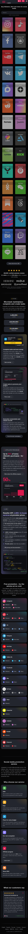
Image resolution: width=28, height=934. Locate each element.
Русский (13, 927)
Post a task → (8, 396)
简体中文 (12, 929)
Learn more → (7, 860)
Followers (7, 604)
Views (22, 618)
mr (8, 2)
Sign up (21, 485)
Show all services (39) (14, 263)
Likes (15, 604)
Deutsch (24, 927)
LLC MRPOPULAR (17, 931)
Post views (17, 607)
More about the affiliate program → (14, 474)
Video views (8, 607)
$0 (20, 1)
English (3, 927)
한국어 (16, 929)
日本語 (21, 929)
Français (19, 927)
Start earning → (9, 362)
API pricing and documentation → (13, 547)
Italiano (7, 929)
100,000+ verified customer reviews (14, 273)
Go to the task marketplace (14, 436)
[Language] (26, 1)
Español (8, 927)
